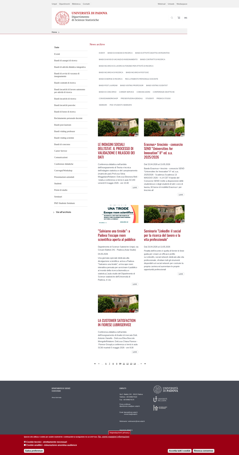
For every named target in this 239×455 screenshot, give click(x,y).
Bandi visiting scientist (64, 138)
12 (127, 364)
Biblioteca (76, 4)
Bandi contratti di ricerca (65, 83)
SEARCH (182, 22)
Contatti (86, 4)
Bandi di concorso (62, 144)
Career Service (60, 151)
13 (131, 364)
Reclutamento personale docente (68, 118)
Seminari (58, 196)
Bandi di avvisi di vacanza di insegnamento (66, 74)
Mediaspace (182, 4)
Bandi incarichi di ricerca (65, 99)
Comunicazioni (60, 157)
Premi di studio (60, 190)
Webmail (161, 4)
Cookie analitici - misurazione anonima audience (51, 445)
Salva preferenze (34, 451)
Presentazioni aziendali (64, 177)
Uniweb (171, 4)
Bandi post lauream (62, 125)
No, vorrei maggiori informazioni (113, 436)
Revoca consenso (203, 451)
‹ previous (99, 364)
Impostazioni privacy (120, 432)
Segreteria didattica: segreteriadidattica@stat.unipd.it (130, 432)
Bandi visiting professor (64, 131)
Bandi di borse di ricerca (65, 112)
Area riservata (56, 397)
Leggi (135, 187)
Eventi (57, 54)
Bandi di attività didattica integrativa (70, 67)
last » (145, 364)
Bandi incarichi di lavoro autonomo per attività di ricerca (69, 90)
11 (124, 364)
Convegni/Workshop (63, 170)
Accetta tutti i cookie (179, 451)
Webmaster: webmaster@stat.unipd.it (132, 421)
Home (54, 32)
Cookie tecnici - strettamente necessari (46, 442)
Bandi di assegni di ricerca (65, 60)
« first (95, 364)
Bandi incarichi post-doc (65, 105)
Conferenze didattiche (63, 164)
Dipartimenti (64, 4)
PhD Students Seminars (64, 203)
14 (135, 364)
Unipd (54, 4)
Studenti (57, 183)
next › (142, 364)
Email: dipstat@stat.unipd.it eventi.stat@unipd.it (128, 413)
